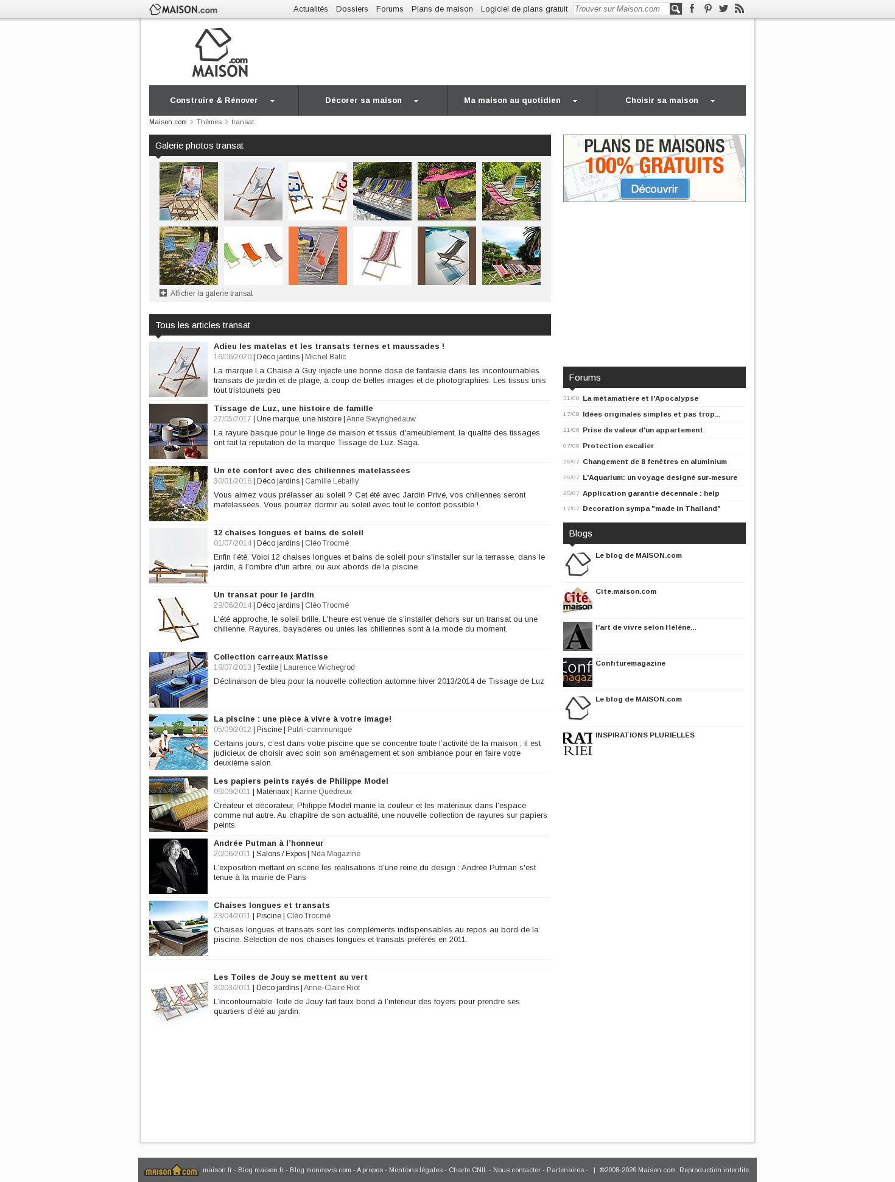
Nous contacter (517, 1169)
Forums (390, 8)
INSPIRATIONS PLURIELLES (645, 735)
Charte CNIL (468, 1169)
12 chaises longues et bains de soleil (288, 532)
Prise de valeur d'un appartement (643, 430)
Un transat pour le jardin (264, 594)
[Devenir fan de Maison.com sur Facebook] (692, 8)
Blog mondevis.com (320, 1169)
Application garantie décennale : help (651, 493)
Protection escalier (618, 445)
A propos (370, 1169)
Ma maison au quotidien (512, 100)
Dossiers (352, 8)
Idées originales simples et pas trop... (651, 414)
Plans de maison (442, 8)
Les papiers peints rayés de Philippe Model (301, 781)
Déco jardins (278, 357)
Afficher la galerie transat (211, 293)
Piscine (269, 729)
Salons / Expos (281, 854)
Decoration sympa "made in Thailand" (652, 508)
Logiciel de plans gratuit (524, 8)
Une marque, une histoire (299, 419)
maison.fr (217, 1169)
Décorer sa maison (363, 100)
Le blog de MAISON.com (638, 555)
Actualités (310, 8)
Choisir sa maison (661, 100)
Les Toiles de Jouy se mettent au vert (291, 977)
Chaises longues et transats (272, 905)
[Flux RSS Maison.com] (739, 8)
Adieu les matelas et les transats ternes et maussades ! (329, 346)
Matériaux (272, 791)
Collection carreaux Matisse (271, 656)
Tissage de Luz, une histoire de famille (293, 408)
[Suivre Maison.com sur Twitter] (723, 8)
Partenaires (565, 1169)
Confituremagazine (630, 663)
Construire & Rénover (214, 100)
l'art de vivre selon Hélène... (645, 627)
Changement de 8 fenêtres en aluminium (655, 461)
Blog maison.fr (261, 1169)
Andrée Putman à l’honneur (269, 843)
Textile (267, 667)
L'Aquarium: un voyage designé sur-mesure (660, 477)
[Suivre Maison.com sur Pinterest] (707, 8)
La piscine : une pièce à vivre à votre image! (302, 718)
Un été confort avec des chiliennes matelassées (312, 470)
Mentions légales (416, 1169)
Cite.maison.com (625, 591)
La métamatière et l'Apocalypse (640, 398)
